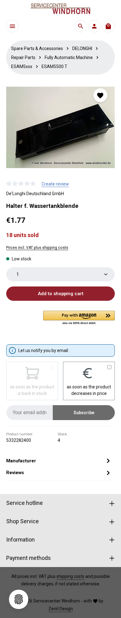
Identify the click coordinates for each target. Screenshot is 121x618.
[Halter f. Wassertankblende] (60, 127)
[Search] (80, 26)
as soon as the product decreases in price (89, 390)
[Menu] (12, 26)
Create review (55, 183)
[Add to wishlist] (100, 95)
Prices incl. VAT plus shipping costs (37, 247)
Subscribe (84, 412)
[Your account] (94, 26)
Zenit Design (60, 608)
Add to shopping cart (60, 293)
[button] (79, 318)
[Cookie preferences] (18, 599)
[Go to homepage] (60, 8)
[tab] (59, 461)
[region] (60, 127)
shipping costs (70, 576)
